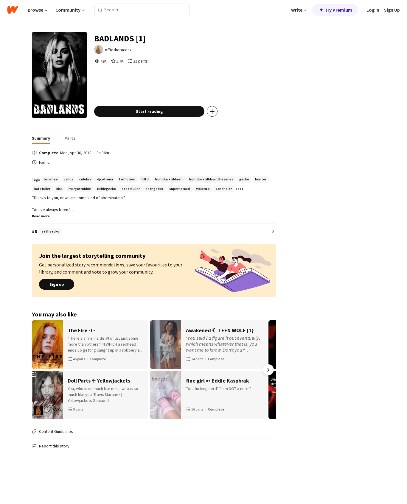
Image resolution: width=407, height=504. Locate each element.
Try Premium (338, 10)
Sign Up (392, 10)
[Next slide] (268, 369)
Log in (372, 10)
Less (239, 189)
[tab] (41, 140)
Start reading (149, 111)
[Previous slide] (39, 369)
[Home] (12, 10)
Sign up (56, 284)
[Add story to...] (212, 111)
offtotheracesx (118, 49)
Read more (41, 216)
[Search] (100, 10)
